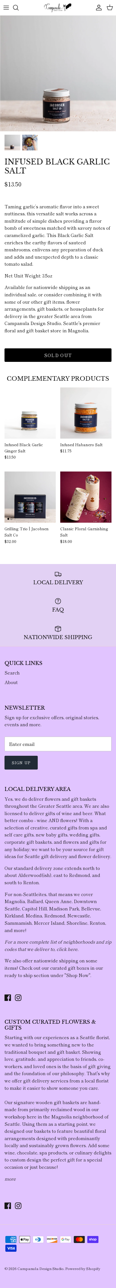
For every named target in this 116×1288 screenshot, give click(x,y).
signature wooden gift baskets (46, 1102)
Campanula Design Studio (40, 1268)
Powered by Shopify (82, 1268)
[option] (58, 73)
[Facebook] (8, 997)
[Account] (97, 7)
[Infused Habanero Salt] (85, 413)
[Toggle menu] (6, 7)
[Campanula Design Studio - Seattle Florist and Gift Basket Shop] (58, 7)
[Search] (18, 7)
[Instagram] (18, 997)
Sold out (58, 355)
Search (12, 672)
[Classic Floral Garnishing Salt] (85, 497)
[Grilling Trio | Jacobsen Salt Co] (30, 497)
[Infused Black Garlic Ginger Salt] (30, 413)
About (11, 682)
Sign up (21, 762)
